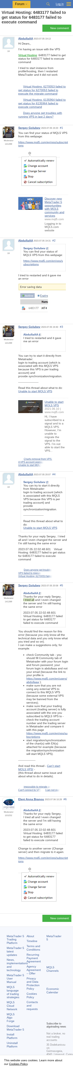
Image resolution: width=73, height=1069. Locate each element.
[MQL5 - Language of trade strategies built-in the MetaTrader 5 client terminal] (6, 4)
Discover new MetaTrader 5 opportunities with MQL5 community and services (54, 207)
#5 (61, 585)
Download (15, 1027)
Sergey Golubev (29, 127)
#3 (61, 326)
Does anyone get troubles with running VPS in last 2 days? (40, 114)
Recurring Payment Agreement (34, 958)
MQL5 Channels (52, 969)
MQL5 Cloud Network (12, 1006)
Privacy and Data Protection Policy (33, 983)
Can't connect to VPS (29, 790)
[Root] (3, 29)
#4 (54, 474)
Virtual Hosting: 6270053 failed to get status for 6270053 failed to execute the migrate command (42, 90)
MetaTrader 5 (53, 938)
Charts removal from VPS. (38, 459)
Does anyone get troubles (38, 569)
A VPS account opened (31, 462)
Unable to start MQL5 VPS (35, 391)
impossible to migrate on (37, 786)
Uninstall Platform (12, 1044)
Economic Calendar (52, 990)
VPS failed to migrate (29, 573)
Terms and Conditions (33, 947)
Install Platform (12, 1036)
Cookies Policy (32, 995)
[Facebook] (48, 1011)
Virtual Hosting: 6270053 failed (35, 576)
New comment (59, 28)
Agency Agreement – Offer (34, 970)
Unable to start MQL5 (30, 465)
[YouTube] (48, 1017)
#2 (54, 240)
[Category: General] (7, 29)
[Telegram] (55, 1011)
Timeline (32, 941)
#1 (61, 127)
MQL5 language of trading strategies (13, 992)
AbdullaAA (25, 38)
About (30, 936)
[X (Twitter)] (61, 1011)
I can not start (52, 790)
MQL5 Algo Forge (11, 1018)
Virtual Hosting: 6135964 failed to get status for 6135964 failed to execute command (42, 103)
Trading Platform (15, 940)
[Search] (48, 4)
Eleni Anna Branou (31, 799)
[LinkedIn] (55, 1017)
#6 (65, 799)
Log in (60, 3)
